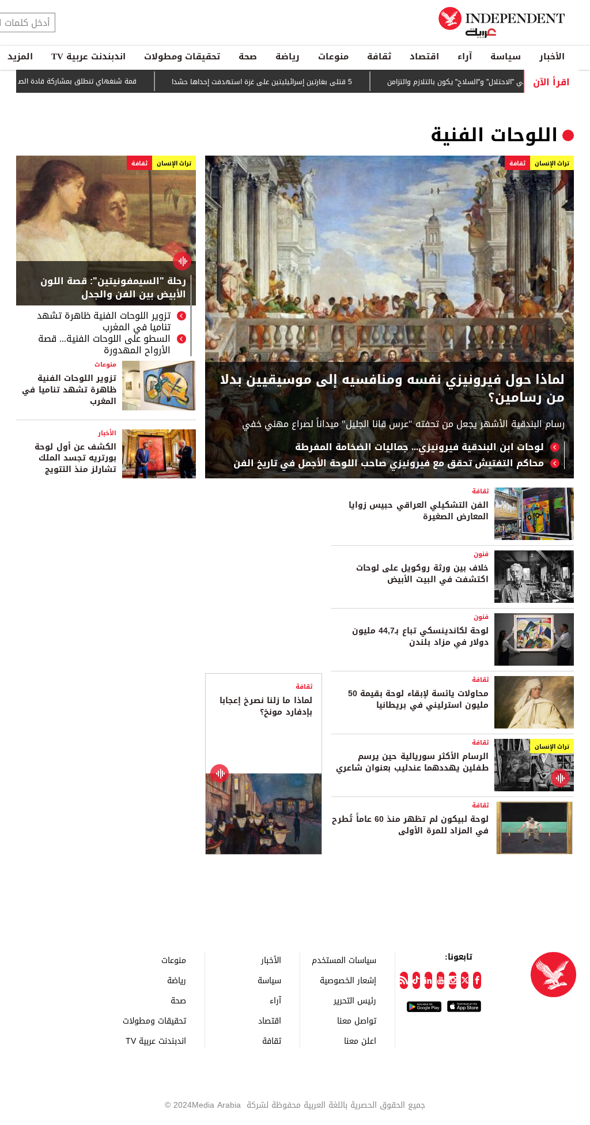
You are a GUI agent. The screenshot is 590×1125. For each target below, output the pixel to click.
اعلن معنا (360, 1040)
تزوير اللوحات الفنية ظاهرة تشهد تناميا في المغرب (104, 321)
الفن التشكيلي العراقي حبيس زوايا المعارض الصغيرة (419, 510)
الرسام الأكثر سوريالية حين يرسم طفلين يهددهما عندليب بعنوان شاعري (412, 762)
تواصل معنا (356, 1020)
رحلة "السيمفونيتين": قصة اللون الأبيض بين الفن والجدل (113, 289)
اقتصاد (424, 56)
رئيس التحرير (355, 1000)
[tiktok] (416, 980)
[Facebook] (477, 980)
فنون (481, 554)
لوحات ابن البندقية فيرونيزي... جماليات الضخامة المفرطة (419, 447)
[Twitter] (464, 980)
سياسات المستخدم (344, 960)
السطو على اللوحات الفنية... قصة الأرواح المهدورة (104, 344)
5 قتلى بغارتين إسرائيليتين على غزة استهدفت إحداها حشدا (288, 81)
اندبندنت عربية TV (88, 56)
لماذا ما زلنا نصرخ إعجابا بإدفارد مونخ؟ (266, 706)
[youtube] (440, 980)
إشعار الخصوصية (348, 980)
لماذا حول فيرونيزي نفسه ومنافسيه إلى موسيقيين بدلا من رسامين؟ (392, 389)
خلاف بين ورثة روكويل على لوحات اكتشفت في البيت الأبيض (422, 573)
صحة (248, 56)
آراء (464, 56)
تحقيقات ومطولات (182, 56)
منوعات (333, 56)
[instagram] (452, 980)
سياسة (505, 56)
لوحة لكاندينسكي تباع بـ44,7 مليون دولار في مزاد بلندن (420, 636)
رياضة (287, 56)
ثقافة (379, 56)
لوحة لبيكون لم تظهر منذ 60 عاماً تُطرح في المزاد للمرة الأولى (410, 825)
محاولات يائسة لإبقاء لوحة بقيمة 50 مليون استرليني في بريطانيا (418, 699)
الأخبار (552, 56)
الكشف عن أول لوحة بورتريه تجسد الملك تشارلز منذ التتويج (75, 458)
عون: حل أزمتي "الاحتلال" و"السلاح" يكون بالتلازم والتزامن (501, 81)
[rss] (403, 980)
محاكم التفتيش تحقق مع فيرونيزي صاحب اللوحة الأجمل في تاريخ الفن (388, 463)
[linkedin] (428, 980)
